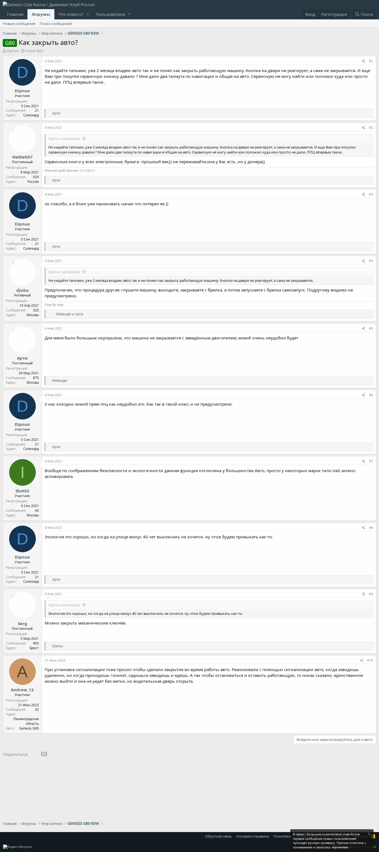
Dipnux (13, 50)
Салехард (31, 115)
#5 (371, 328)
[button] (88, 14)
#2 (371, 127)
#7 (371, 461)
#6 (371, 395)
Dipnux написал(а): (64, 138)
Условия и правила (252, 836)
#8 (371, 527)
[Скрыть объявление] (369, 834)
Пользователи (110, 14)
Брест (34, 648)
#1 (371, 61)
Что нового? (71, 14)
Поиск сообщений (56, 23)
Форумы (41, 14)
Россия (33, 181)
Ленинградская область (26, 721)
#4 (371, 261)
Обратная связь (218, 836)
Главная (15, 14)
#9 (371, 594)
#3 (371, 194)
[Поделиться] (363, 61)
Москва (33, 315)
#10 (370, 660)
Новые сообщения (19, 23)
